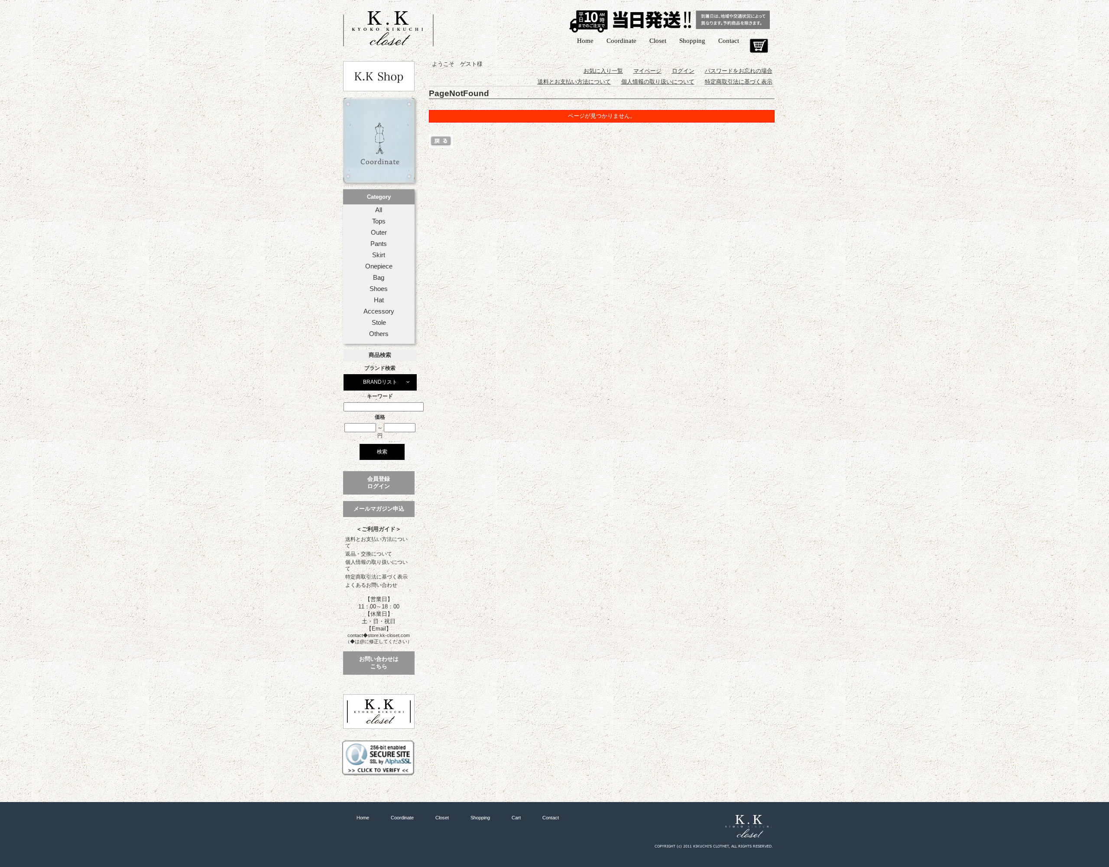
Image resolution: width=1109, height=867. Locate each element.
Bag (378, 277)
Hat (379, 300)
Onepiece (378, 266)
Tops (379, 221)
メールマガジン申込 (378, 508)
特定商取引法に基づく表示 (376, 576)
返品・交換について (368, 553)
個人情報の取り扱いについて (376, 565)
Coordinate (621, 40)
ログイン (683, 71)
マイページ (647, 71)
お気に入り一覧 (603, 71)
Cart (759, 46)
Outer (379, 232)
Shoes (379, 288)
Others (379, 333)
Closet (657, 40)
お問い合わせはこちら (379, 663)
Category (379, 197)
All (378, 210)
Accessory (378, 311)
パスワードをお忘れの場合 (738, 71)
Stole (379, 322)
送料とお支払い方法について (376, 542)
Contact (728, 40)
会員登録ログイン (378, 482)
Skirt (378, 255)
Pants (378, 243)
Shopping (692, 40)
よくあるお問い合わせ (371, 585)
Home (585, 40)
